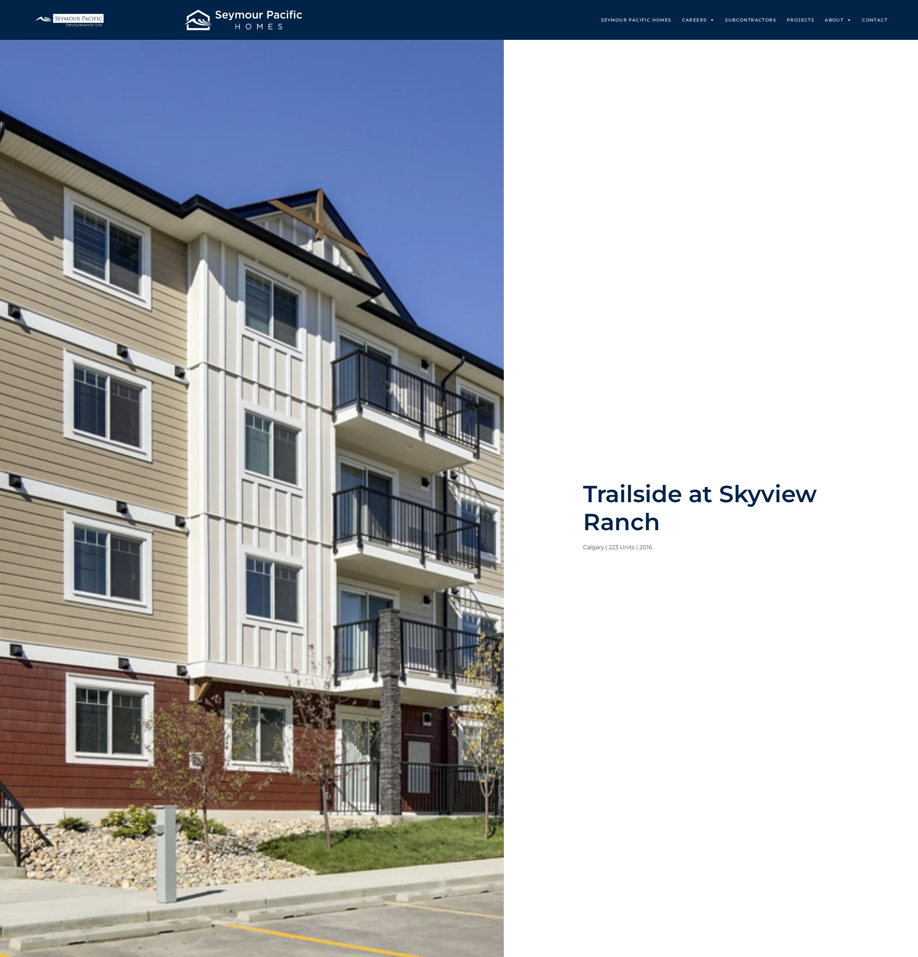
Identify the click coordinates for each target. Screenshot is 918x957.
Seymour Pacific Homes (636, 20)
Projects (800, 20)
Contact (875, 20)
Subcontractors (750, 20)
